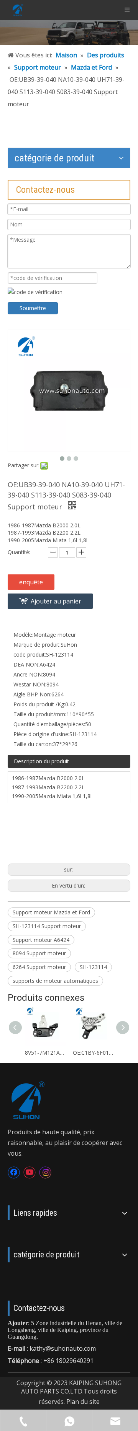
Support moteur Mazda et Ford (51, 912)
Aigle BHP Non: (32, 694)
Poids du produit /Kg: (39, 704)
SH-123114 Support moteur (47, 926)
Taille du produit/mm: (39, 714)
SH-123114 (93, 967)
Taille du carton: (33, 744)
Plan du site (83, 1401)
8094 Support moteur (39, 953)
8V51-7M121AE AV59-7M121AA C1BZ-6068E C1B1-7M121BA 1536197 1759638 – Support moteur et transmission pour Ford (45, 1052)
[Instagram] (45, 1172)
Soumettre (33, 308)
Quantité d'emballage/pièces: (49, 724)
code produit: (29, 654)
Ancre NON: (28, 674)
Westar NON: (29, 684)
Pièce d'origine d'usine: (41, 734)
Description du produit (41, 761)
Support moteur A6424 (41, 939)
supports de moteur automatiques (55, 980)
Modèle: (23, 634)
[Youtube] (29, 1172)
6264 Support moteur (39, 967)
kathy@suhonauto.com (63, 1348)
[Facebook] (14, 1172)
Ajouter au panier (56, 601)
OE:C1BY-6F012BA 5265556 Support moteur (93, 1052)
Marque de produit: (37, 644)
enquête (31, 582)
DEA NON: (26, 664)
